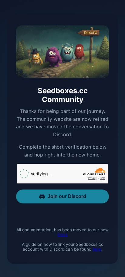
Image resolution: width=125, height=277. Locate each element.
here (97, 249)
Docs (63, 234)
